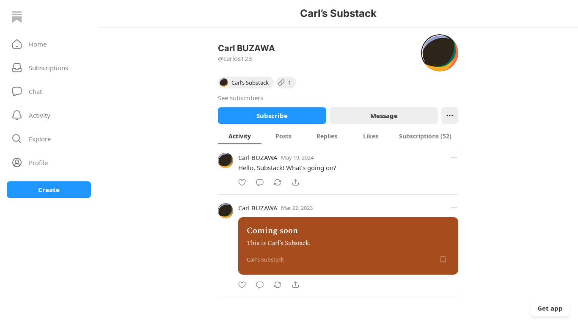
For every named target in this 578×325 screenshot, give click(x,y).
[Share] (295, 182)
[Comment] (260, 182)
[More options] (454, 157)
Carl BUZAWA (258, 157)
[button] (49, 44)
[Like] (242, 182)
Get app (550, 308)
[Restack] (277, 182)
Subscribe (272, 115)
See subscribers (240, 98)
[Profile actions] (449, 115)
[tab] (239, 135)
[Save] (443, 259)
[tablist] (338, 135)
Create (49, 189)
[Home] (17, 17)
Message (384, 115)
